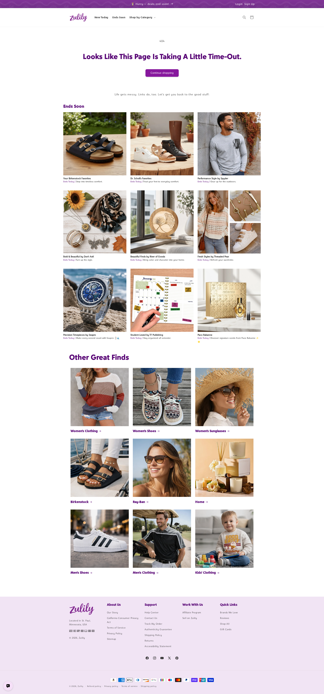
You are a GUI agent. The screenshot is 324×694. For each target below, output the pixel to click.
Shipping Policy (153, 635)
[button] (142, 17)
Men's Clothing (144, 572)
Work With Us (192, 604)
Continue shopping (162, 72)
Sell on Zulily (189, 618)
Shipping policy (149, 686)
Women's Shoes (144, 431)
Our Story (112, 612)
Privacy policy (111, 686)
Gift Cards (225, 629)
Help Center (152, 612)
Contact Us (151, 618)
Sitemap (111, 639)
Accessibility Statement (158, 646)
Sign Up (249, 4)
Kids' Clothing (205, 572)
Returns (149, 640)
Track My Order (153, 623)
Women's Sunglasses (210, 431)
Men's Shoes (80, 572)
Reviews (224, 618)
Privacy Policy (114, 633)
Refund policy (94, 686)
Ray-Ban (139, 502)
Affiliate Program (191, 612)
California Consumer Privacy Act (123, 620)
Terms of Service (116, 627)
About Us (114, 604)
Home (199, 502)
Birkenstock (80, 502)
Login (239, 4)
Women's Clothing (84, 431)
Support (151, 604)
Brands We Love (229, 612)
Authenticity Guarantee (158, 629)
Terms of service (130, 686)
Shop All (224, 623)
